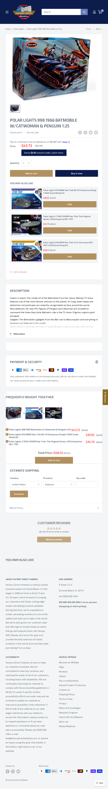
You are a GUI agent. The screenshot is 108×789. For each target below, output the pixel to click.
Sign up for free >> (53, 408)
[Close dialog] (83, 375)
